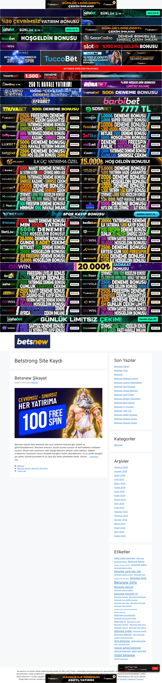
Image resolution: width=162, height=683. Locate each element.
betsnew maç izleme (123, 606)
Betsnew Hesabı (121, 597)
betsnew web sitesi (138, 624)
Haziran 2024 (120, 520)
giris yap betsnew (121, 644)
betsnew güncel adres (123, 590)
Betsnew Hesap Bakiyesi (126, 391)
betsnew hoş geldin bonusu (126, 600)
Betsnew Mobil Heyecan (125, 415)
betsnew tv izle (133, 622)
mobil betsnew (124, 655)
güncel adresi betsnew (127, 647)
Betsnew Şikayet (31, 378)
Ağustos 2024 (121, 512)
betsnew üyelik (123, 631)
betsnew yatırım (121, 628)
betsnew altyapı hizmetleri (122, 565)
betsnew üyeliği (139, 631)
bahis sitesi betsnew (124, 558)
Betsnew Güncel (123, 586)
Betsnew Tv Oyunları (124, 407)
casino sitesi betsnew (123, 638)
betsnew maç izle (137, 603)
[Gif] (81, 161)
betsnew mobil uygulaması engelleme (125, 609)
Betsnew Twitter (121, 624)
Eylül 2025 (119, 479)
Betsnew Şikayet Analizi (125, 423)
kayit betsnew (139, 651)
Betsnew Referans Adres (126, 378)
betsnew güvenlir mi (126, 593)
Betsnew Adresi (121, 366)
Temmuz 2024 (121, 516)
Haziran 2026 (120, 471)
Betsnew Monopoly (120, 612)
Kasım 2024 (120, 499)
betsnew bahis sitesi (123, 568)
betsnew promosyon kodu (125, 618)
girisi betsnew (138, 641)
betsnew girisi (138, 578)
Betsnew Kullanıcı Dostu (125, 419)
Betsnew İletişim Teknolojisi (127, 399)
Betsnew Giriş (120, 370)
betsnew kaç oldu (121, 603)
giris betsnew (122, 640)
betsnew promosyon (124, 615)
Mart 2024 (119, 532)
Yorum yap (21, 471)
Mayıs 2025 (119, 483)
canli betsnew (139, 634)
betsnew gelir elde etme (121, 578)
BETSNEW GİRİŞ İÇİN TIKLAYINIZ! (81, 68)
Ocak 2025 (119, 491)
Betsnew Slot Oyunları (124, 386)
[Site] (40, 117)
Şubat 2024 (119, 536)
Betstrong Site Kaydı (39, 468)
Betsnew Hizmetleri (137, 597)
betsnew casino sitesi (123, 574)
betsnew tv (120, 621)
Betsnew (20, 466)
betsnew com (139, 574)
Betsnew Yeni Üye (123, 411)
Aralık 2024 (119, 495)
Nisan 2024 (119, 528)
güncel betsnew (122, 651)
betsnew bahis (138, 564)
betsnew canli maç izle (127, 571)
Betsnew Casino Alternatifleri (128, 382)
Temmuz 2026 (121, 467)
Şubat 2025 (119, 487)
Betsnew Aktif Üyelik (124, 395)
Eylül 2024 (119, 508)
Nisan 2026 (119, 475)
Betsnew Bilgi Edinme (124, 403)
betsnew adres (120, 562)
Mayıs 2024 (119, 524)
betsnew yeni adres (137, 628)
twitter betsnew (121, 659)
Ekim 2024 (119, 503)
